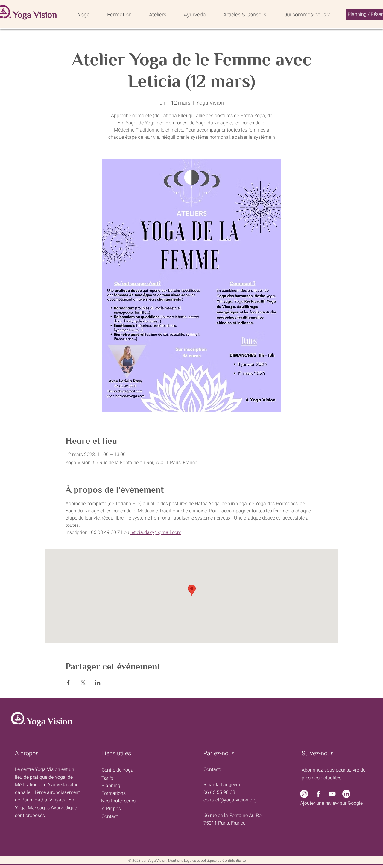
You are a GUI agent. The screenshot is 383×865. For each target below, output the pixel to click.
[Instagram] (304, 794)
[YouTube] (332, 794)
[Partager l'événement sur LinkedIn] (98, 682)
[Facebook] (318, 794)
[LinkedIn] (346, 794)
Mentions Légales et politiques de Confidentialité (207, 860)
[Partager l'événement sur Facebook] (68, 682)
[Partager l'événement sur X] (83, 682)
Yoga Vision (35, 14)
